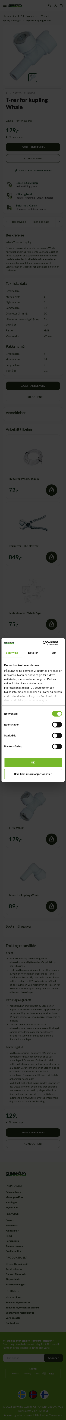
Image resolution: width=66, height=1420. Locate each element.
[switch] (57, 724)
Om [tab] (54, 652)
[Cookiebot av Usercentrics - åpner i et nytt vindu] (47, 643)
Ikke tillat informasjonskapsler (33, 773)
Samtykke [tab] (12, 652)
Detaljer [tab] (33, 652)
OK (33, 762)
